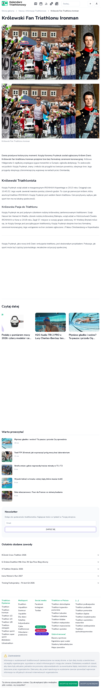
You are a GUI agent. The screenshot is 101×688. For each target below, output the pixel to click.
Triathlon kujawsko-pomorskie (60, 608)
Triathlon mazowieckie (61, 626)
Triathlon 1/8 (7, 622)
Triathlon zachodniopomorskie (83, 630)
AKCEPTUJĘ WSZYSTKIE (68, 684)
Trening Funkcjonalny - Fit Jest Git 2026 (18, 583)
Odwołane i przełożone (23, 633)
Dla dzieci (22, 617)
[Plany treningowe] (51, 3)
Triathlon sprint (8, 631)
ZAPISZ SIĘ (50, 529)
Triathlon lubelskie (59, 616)
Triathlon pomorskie (83, 610)
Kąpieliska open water (61, 641)
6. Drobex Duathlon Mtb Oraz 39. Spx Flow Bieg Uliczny (25, 562)
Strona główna (8, 11)
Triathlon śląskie (82, 613)
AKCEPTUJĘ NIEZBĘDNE (89, 684)
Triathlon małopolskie (61, 622)
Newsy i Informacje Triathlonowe (32, 11)
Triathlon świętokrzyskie (85, 617)
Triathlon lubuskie (59, 613)
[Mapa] (35, 3)
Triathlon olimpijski (5, 626)
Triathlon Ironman (5, 611)
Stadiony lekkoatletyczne (62, 644)
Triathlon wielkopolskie (85, 626)
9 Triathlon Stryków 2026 (12, 569)
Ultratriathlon (7, 643)
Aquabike (22, 613)
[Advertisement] (50, 272)
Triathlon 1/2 (7, 616)
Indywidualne (23, 623)
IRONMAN (6, 640)
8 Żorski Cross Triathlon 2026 (14, 555)
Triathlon (5, 607)
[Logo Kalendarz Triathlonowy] (14, 3)
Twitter (38, 610)
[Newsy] (56, 3)
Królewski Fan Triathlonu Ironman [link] (65, 11)
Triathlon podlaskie (83, 607)
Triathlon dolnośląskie (61, 604)
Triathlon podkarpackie (85, 604)
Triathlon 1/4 (7, 619)
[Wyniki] (46, 3)
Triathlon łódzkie (58, 619)
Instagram (39, 607)
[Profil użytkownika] (96, 3)
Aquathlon (22, 607)
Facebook (39, 604)
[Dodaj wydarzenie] (90, 3)
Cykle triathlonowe (23, 627)
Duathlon (22, 604)
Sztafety (21, 620)
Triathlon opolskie (59, 629)
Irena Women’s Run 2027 (12, 576)
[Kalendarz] (40, 3)
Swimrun (22, 610)
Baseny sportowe (59, 638)
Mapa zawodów (58, 647)
